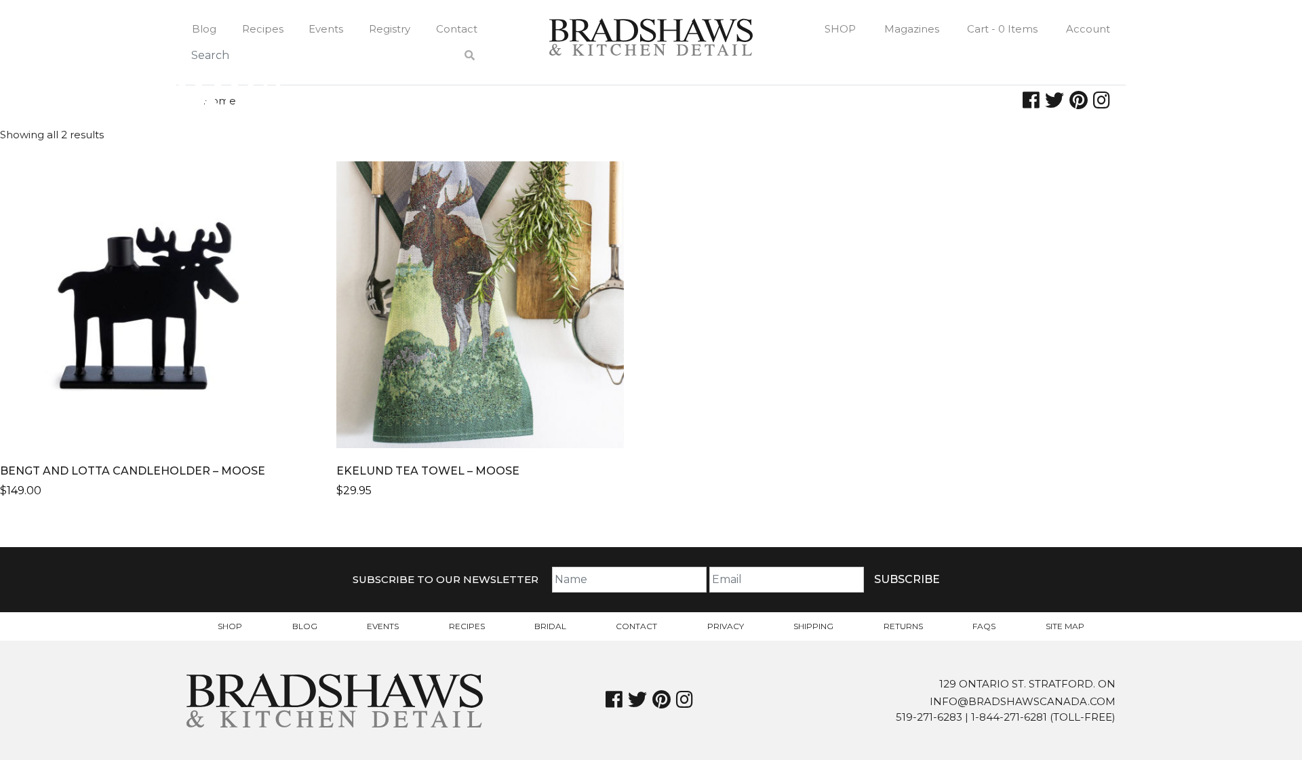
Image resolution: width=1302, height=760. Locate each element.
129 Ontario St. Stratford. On (1027, 683)
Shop (840, 28)
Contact (456, 28)
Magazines (911, 28)
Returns (903, 626)
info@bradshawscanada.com (1023, 701)
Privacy (725, 626)
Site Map (1065, 626)
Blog (204, 28)
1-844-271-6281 (1009, 717)
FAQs (983, 626)
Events (326, 28)
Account (1088, 28)
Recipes (262, 28)
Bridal (550, 626)
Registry (389, 28)
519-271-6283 (929, 717)
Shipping (813, 626)
